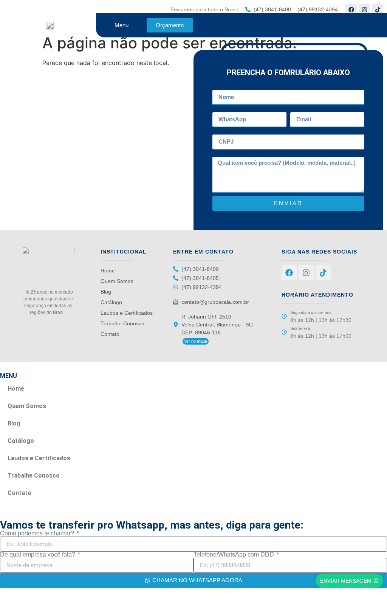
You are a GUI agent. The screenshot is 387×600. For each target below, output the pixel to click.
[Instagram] (364, 9)
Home (108, 271)
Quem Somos (117, 281)
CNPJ (221, 131)
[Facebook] (351, 9)
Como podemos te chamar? (38, 533)
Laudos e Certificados (127, 313)
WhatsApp (227, 109)
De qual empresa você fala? (38, 555)
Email (298, 109)
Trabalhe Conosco (122, 323)
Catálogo (111, 302)
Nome (221, 87)
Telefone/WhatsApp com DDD (235, 555)
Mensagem (228, 154)
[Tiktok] (377, 9)
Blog (106, 292)
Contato (110, 334)
